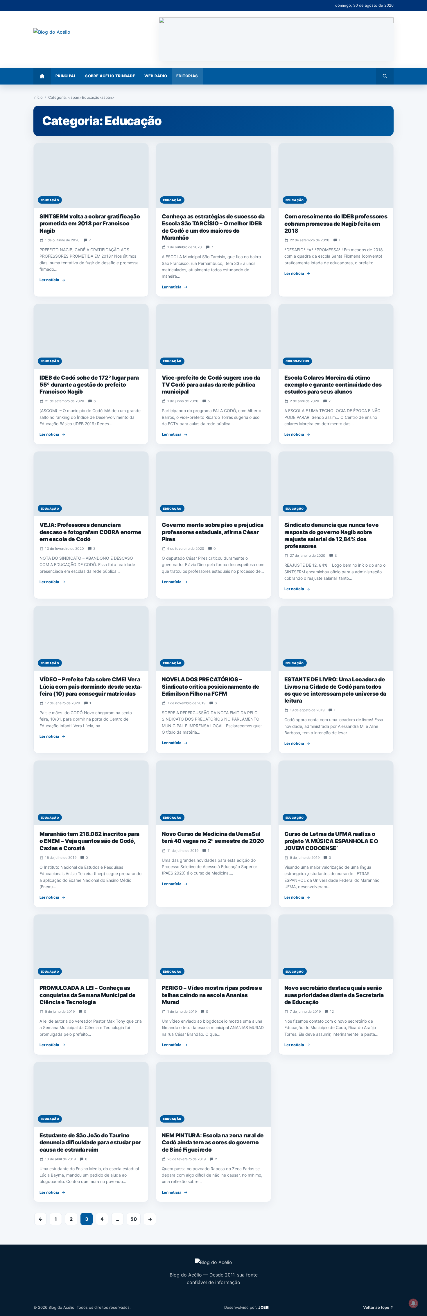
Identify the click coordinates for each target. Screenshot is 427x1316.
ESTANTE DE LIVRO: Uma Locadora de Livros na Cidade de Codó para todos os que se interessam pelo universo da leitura (335, 690)
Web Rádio (155, 75)
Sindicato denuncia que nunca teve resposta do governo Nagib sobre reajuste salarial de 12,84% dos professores (331, 536)
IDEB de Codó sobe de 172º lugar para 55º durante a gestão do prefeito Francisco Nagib (89, 384)
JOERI (264, 1307)
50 (133, 1219)
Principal (65, 75)
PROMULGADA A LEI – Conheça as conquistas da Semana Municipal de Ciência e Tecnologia (88, 995)
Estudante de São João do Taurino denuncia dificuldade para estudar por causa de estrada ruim (90, 1142)
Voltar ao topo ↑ (378, 1307)
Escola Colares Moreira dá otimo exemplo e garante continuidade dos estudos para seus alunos (333, 384)
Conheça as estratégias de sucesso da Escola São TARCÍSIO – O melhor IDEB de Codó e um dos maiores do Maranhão (213, 227)
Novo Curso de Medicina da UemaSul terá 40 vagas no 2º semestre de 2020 (213, 837)
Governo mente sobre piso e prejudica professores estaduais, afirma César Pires (212, 532)
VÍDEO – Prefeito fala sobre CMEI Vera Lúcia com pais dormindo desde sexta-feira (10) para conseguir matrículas (91, 686)
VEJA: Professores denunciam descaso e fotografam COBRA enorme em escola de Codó (90, 532)
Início (38, 97)
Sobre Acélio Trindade (110, 75)
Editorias (187, 75)
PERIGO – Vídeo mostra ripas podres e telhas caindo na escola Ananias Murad (212, 995)
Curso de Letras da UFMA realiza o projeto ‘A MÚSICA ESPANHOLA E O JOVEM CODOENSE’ (331, 841)
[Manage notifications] (413, 1303)
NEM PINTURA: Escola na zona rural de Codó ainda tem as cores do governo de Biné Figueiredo (213, 1142)
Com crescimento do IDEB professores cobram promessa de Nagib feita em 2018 (335, 223)
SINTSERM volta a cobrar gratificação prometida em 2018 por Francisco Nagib (90, 223)
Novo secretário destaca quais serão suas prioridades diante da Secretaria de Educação (334, 995)
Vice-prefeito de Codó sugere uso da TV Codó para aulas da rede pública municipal (211, 384)
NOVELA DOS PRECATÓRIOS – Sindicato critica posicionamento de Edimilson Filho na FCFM (210, 686)
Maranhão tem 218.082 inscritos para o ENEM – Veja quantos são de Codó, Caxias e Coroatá (89, 841)
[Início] (42, 76)
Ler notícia (49, 279)
